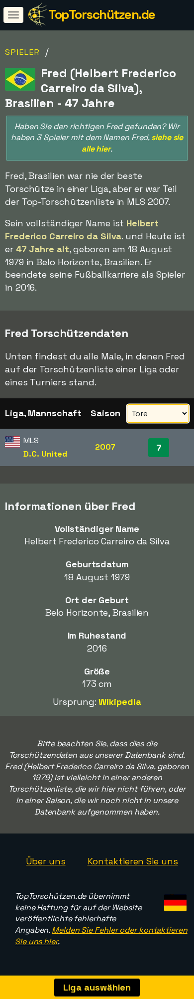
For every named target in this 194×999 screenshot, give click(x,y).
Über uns (45, 861)
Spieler (22, 52)
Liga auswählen (97, 987)
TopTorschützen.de (101, 14)
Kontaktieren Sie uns (133, 861)
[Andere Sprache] (174, 900)
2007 (105, 447)
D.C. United (45, 454)
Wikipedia (119, 701)
